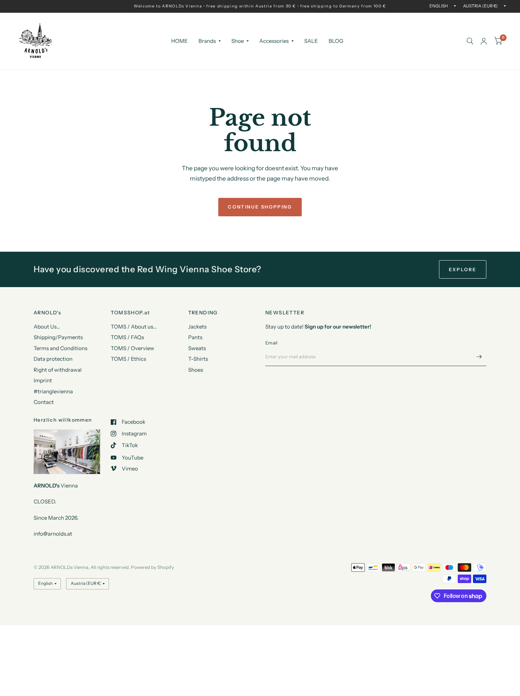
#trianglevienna (53, 391)
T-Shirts (198, 358)
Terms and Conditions (60, 348)
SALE (311, 41)
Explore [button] (462, 269)
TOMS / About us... (134, 326)
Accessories (274, 41)
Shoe (237, 41)
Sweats (197, 348)
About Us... (47, 326)
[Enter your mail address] (479, 357)
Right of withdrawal (58, 369)
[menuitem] (179, 41)
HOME (179, 41)
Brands (207, 41)
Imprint (43, 380)
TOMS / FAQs (127, 337)
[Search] (470, 41)
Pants (195, 337)
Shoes (195, 369)
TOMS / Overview (132, 348)
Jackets (197, 326)
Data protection (53, 358)
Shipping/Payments (58, 337)
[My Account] (484, 41)
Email (271, 343)
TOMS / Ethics (128, 358)
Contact (44, 402)
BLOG (336, 41)
